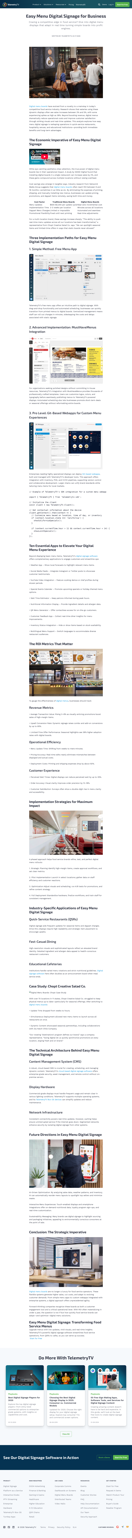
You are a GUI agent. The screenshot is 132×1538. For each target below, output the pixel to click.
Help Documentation (90, 1504)
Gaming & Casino (36, 1495)
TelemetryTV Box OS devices (48, 1099)
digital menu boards (63, 187)
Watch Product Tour (115, 1495)
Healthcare (34, 1499)
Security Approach (89, 1517)
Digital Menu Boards (64, 1495)
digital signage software (86, 556)
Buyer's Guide (112, 1504)
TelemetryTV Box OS (12, 1512)
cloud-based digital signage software (75, 1071)
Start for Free (112, 1486)
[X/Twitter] (4, 1527)
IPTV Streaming (10, 1499)
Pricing (71, 4)
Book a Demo (104, 1457)
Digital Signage (10, 1486)
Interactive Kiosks (11, 1495)
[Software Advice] (127, 1527)
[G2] (117, 1527)
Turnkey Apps (9, 1517)
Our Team (85, 1512)
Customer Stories (88, 1495)
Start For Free (122, 4)
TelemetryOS (80, 4)
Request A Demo (113, 1490)
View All (66, 1434)
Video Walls (60, 1504)
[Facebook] (9, 1527)
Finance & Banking (37, 1490)
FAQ (82, 1499)
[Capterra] (122, 1527)
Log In (111, 4)
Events (83, 1486)
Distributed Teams (63, 1499)
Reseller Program (114, 1508)
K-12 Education (36, 1508)
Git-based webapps (91, 474)
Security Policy (63, 1527)
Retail (31, 1517)
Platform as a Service (13, 1490)
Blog (83, 1490)
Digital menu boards (38, 106)
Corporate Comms (63, 1486)
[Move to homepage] (10, 4)
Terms (43, 1527)
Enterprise (7, 1504)
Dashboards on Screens (65, 1490)
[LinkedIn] (13, 1527)
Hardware (7, 1508)
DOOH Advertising (37, 1486)
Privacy (51, 1527)
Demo (104, 4)
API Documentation (89, 1508)
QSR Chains (34, 1512)
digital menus (62, 701)
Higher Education (37, 1504)
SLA (74, 1527)
